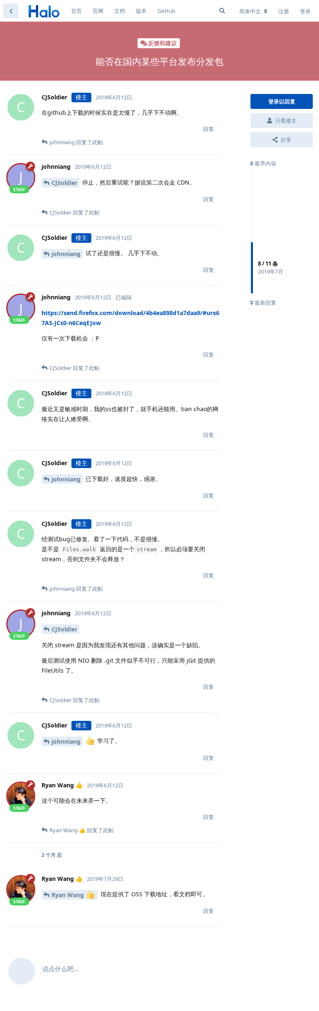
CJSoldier (64, 183)
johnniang (66, 254)
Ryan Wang (69, 895)
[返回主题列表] (10, 10)
